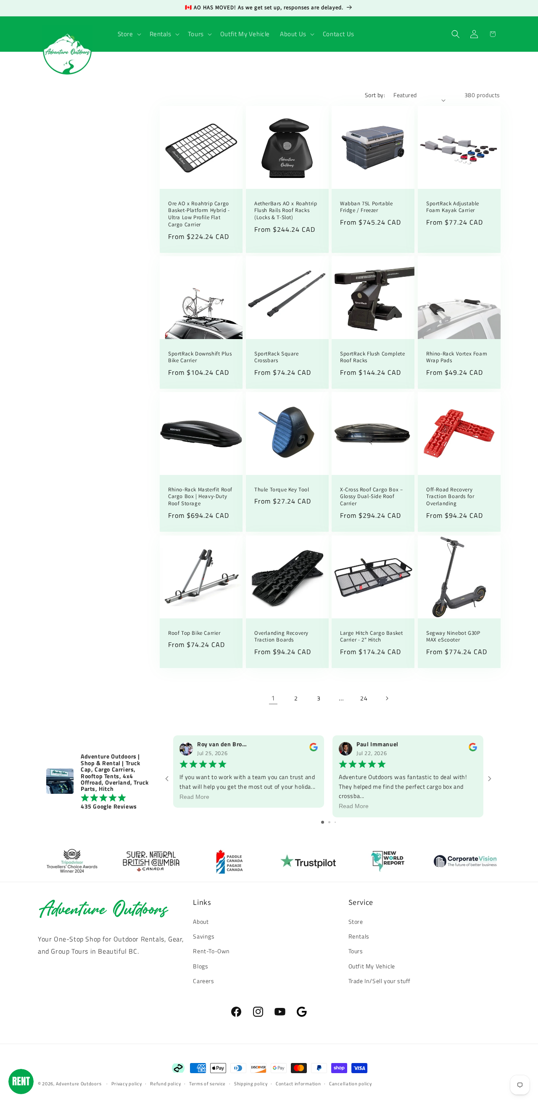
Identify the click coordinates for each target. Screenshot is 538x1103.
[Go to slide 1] (322, 822)
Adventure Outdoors (79, 1083)
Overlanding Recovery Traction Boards (281, 636)
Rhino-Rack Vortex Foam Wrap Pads (456, 357)
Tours (355, 951)
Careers (203, 980)
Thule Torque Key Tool (281, 489)
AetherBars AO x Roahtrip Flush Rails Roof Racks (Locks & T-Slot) (285, 210)
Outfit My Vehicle (371, 966)
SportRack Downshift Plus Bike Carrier (200, 357)
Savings (203, 936)
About (200, 921)
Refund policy (165, 1083)
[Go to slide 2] (329, 822)
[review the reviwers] (313, 749)
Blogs (200, 966)
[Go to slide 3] (335, 822)
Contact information (298, 1083)
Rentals (358, 936)
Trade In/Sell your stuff (379, 980)
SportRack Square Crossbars (276, 357)
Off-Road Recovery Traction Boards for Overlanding (450, 496)
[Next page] (386, 698)
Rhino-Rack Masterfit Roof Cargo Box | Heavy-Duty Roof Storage (200, 496)
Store (355, 921)
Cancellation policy (350, 1083)
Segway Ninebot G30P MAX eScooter (453, 636)
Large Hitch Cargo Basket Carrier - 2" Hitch (371, 636)
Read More (194, 796)
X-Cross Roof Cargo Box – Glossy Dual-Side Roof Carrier (371, 496)
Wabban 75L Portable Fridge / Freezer (366, 207)
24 (363, 698)
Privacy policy (126, 1083)
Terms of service (207, 1083)
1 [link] (273, 698)
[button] (129, 34)
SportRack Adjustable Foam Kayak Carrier (452, 207)
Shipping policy (251, 1083)
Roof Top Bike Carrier (194, 632)
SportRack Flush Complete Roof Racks (372, 357)
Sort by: (375, 94)
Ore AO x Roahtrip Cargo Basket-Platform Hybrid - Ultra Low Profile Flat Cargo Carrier (198, 214)
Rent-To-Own (211, 951)
